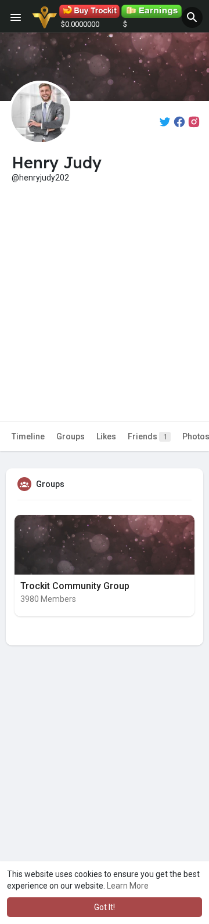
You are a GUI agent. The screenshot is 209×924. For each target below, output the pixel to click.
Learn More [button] (128, 885)
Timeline (28, 436)
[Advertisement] (104, 293)
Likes (106, 436)
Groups (70, 436)
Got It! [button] (104, 907)
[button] (192, 17)
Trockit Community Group (74, 585)
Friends (147, 436)
